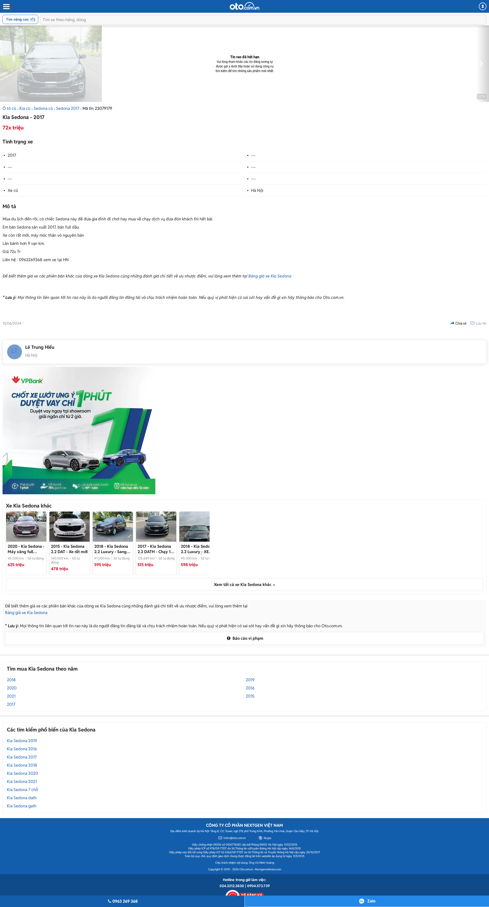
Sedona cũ (43, 108)
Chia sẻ (461, 323)
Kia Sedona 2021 (22, 781)
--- (253, 155)
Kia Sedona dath (22, 798)
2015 (250, 696)
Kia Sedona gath (21, 806)
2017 (12, 155)
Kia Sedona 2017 (22, 757)
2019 (250, 680)
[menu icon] (6, 7)
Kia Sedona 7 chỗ (22, 789)
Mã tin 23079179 (97, 108)
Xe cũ (13, 190)
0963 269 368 (125, 901)
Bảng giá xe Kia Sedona (269, 276)
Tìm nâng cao (17, 19)
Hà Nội (257, 190)
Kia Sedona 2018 (22, 765)
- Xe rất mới (69, 549)
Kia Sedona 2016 (22, 749)
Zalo (371, 901)
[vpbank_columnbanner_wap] (79, 430)
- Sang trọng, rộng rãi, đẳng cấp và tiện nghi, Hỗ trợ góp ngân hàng (111, 549)
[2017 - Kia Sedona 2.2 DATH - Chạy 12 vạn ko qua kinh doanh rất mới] (156, 527)
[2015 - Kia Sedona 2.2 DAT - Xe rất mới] (69, 527)
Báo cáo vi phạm (247, 638)
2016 (250, 688)
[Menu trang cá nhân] (482, 6)
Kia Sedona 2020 (22, 773)
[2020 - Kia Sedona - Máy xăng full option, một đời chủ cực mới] (26, 527)
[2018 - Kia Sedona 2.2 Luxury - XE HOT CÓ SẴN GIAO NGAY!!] (199, 527)
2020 (12, 688)
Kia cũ (24, 108)
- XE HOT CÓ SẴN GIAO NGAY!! (199, 549)
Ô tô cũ (9, 108)
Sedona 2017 (67, 108)
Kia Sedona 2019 (22, 740)
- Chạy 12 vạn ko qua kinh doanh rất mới (155, 549)
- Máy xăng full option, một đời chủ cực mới (26, 549)
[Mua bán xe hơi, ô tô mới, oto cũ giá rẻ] (244, 6)
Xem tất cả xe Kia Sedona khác (242, 584)
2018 (11, 680)
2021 (11, 696)
